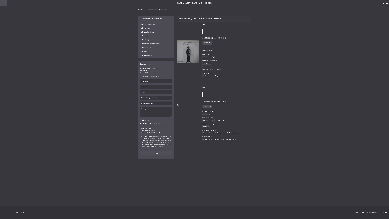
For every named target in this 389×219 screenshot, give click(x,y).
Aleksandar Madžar (148, 32)
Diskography (207, 50)
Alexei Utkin (145, 36)
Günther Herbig (208, 57)
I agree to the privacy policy (151, 123)
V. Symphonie (207, 76)
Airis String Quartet (148, 24)
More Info (207, 43)
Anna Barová (145, 51)
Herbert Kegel (220, 120)
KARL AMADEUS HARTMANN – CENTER (194, 3)
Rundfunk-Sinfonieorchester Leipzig (235, 133)
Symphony (206, 63)
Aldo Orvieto (145, 28)
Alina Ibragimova (147, 40)
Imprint (384, 212)
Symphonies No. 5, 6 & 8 (215, 101)
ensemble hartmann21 (21, 212)
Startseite (141, 10)
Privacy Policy (372, 212)
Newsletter (359, 212)
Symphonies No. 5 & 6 (214, 38)
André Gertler (146, 47)
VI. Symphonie (219, 76)
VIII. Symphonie (231, 139)
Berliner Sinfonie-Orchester (212, 69)
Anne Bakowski (146, 55)
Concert (206, 127)
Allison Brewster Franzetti (150, 44)
